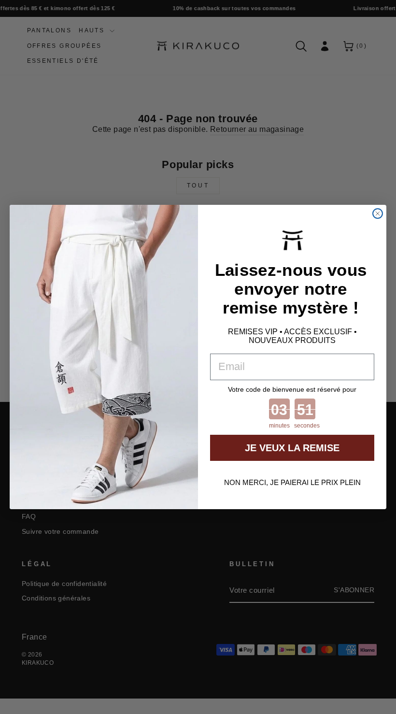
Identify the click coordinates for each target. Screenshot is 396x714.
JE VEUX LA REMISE (292, 448)
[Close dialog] (377, 213)
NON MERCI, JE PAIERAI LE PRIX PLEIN (292, 482)
